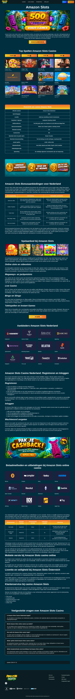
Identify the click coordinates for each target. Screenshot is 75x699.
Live (28, 55)
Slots (61, 55)
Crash (44, 55)
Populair (12, 55)
